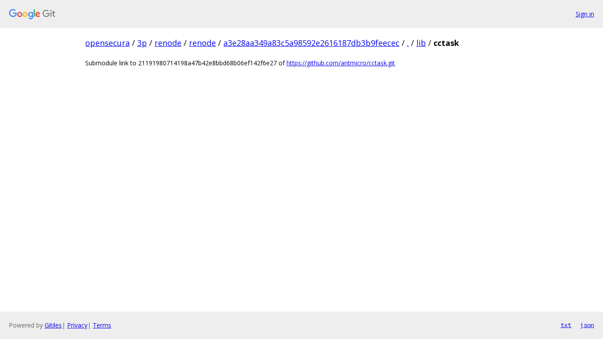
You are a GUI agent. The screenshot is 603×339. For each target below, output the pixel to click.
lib (421, 43)
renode (168, 43)
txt (566, 325)
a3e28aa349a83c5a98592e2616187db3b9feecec (311, 43)
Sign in (585, 14)
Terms (102, 325)
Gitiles (53, 325)
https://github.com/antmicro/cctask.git (340, 63)
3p (142, 43)
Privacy (77, 325)
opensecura (107, 43)
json (587, 325)
